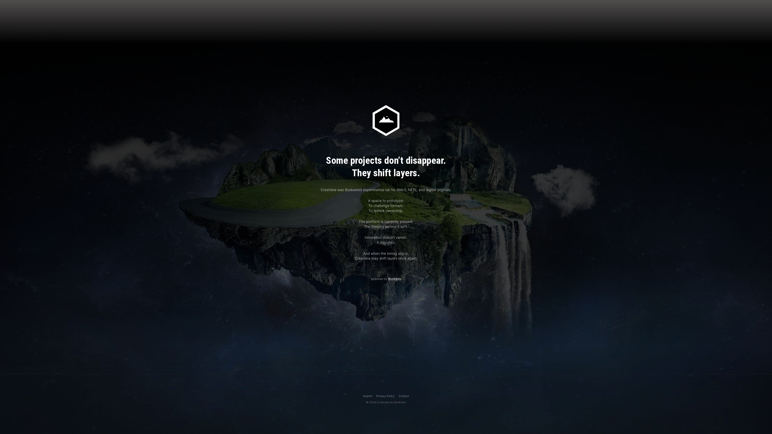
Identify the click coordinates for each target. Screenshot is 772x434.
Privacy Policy (385, 396)
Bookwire (394, 278)
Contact (404, 396)
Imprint (367, 396)
